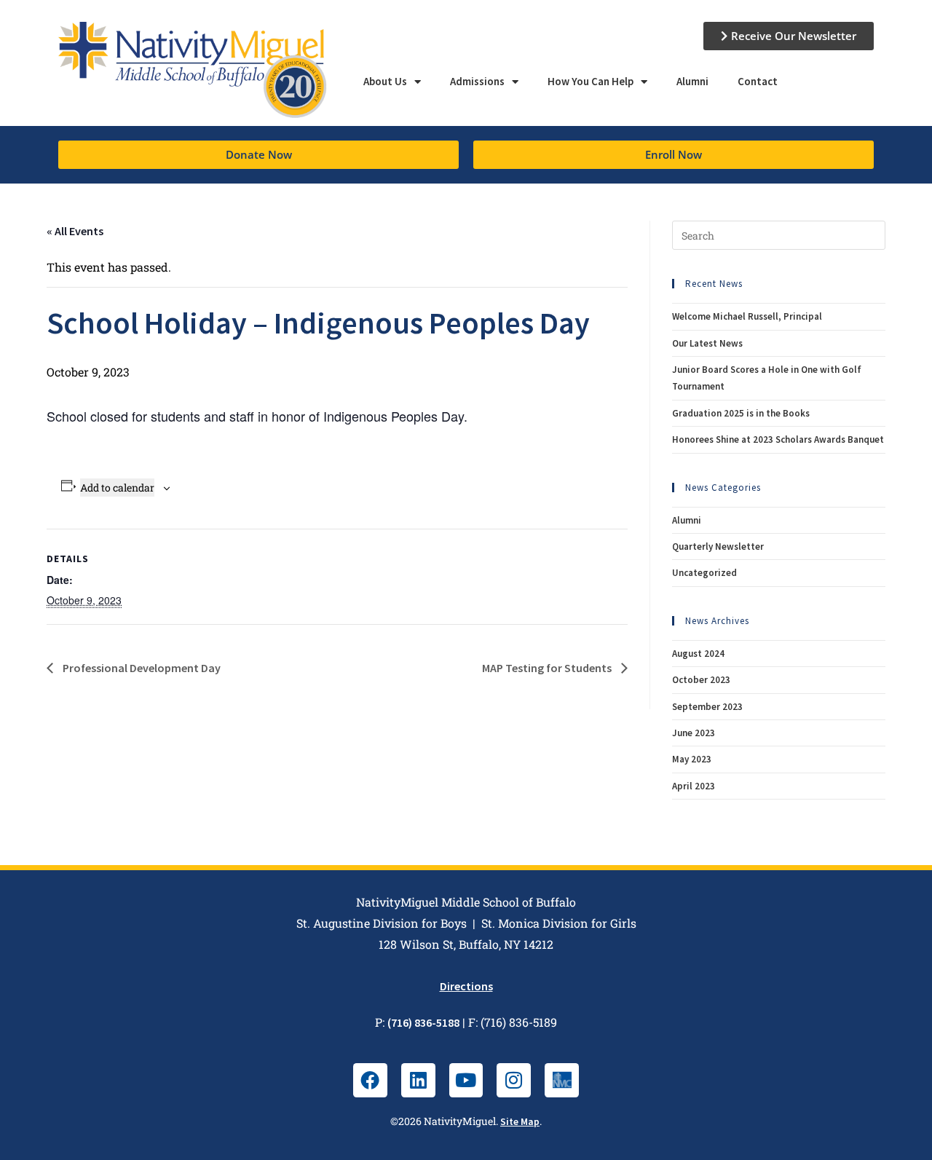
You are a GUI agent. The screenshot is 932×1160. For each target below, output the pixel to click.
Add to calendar (117, 487)
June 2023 (693, 733)
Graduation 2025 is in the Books (741, 413)
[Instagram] (514, 1080)
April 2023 (693, 786)
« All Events (75, 231)
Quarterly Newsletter (718, 546)
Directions (466, 986)
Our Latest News (707, 343)
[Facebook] (370, 1080)
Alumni (692, 81)
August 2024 (698, 653)
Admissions (477, 81)
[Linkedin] (418, 1080)
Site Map (520, 1121)
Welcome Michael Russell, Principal (747, 316)
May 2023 (691, 759)
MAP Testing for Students (548, 667)
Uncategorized (704, 573)
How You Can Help (590, 81)
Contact (758, 81)
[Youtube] (466, 1080)
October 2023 (701, 680)
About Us (385, 81)
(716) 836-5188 (423, 1022)
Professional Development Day (140, 667)
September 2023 (707, 707)
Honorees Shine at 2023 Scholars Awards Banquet (778, 439)
